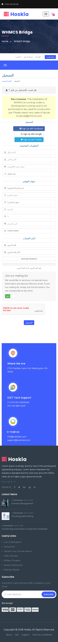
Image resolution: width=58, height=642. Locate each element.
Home (5, 41)
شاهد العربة (50, 57)
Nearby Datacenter (13, 565)
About (9, 634)
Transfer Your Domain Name (18, 551)
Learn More (7, 481)
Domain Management (22, 503)
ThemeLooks (18, 500)
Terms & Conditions (42, 634)
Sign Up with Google (32, 134)
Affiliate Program (12, 560)
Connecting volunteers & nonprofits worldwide (24, 529)
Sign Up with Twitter (32, 139)
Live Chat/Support (13, 542)
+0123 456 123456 (11, 4)
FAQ (17, 634)
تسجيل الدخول (28, 57)
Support (25, 634)
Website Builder (11, 569)
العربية (17, 57)
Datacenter (9, 546)
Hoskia (27, 629)
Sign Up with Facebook (32, 128)
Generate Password (29, 259)
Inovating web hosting (22, 516)
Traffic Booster (11, 556)
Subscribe (48, 594)
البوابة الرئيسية (7, 81)
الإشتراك (38, 57)
